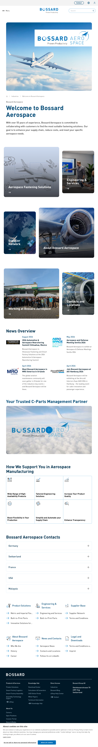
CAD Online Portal (34, 693)
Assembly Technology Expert (13, 697)
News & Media (11, 722)
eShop (11, 702)
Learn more (7, 737)
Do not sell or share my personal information (20, 742)
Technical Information (35, 700)
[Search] (93, 10)
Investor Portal (11, 719)
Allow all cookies (47, 742)
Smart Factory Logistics (14, 690)
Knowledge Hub (36, 703)
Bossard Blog (55, 690)
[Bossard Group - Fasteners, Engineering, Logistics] (7, 96)
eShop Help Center (57, 693)
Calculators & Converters (37, 690)
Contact (79, 3)
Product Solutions (12, 687)
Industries (14, 96)
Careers (9, 712)
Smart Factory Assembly (14, 693)
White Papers (33, 697)
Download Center (34, 687)
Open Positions (11, 716)
